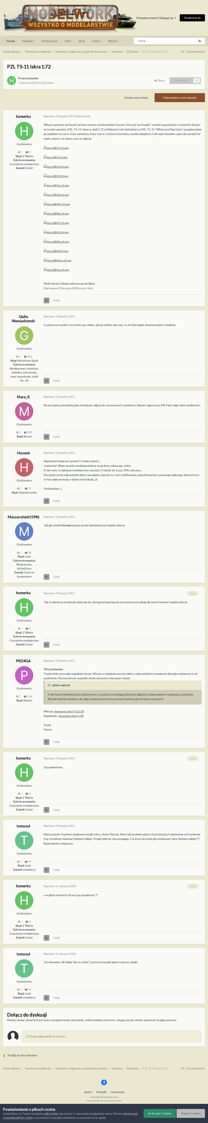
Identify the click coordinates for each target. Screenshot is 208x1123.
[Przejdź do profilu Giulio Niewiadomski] (24, 335)
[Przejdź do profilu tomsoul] (24, 840)
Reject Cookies (191, 1113)
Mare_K (23, 397)
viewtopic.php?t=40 (70, 716)
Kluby (68, 41)
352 (29, 356)
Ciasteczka (117, 1092)
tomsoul (23, 826)
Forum (11, 41)
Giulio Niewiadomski (23, 318)
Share (161, 80)
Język (87, 1092)
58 (29, 552)
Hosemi (23, 453)
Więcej (112, 41)
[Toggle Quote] (49, 685)
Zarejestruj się (192, 17)
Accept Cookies (161, 1113)
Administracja (49, 41)
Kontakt (101, 1092)
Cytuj (56, 300)
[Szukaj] (199, 41)
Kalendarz (28, 41)
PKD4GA (23, 661)
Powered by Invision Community (104, 1100)
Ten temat (184, 40)
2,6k (29, 696)
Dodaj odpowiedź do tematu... (48, 1036)
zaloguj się (123, 1020)
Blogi (82, 41)
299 (29, 432)
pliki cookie (51, 1113)
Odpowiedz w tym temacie (180, 97)
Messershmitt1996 (23, 517)
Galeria (96, 41)
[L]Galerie (47, 82)
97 (29, 861)
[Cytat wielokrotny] (46, 300)
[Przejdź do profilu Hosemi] (24, 467)
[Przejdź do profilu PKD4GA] (24, 675)
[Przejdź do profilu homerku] (11, 80)
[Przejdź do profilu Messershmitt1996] (24, 531)
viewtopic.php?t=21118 (69, 711)
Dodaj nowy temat (136, 97)
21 (29, 488)
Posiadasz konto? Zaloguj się (155, 18)
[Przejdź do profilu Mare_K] (24, 411)
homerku (32, 78)
